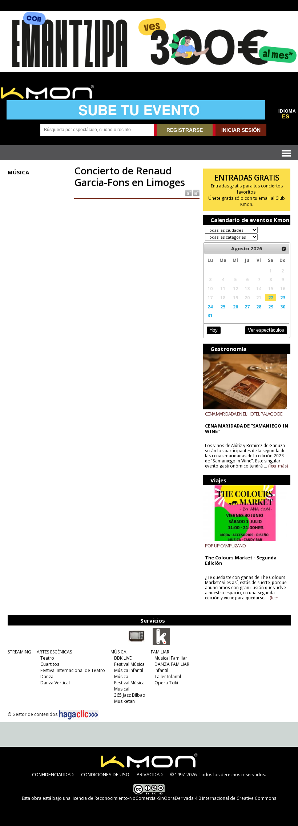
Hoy (213, 330)
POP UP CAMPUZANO (225, 545)
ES (285, 117)
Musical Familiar (170, 658)
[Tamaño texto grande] (196, 192)
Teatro (47, 658)
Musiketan (124, 701)
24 (210, 306)
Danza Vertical (55, 683)
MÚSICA (118, 652)
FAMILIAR (160, 652)
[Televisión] (136, 643)
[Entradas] (161, 643)
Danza (46, 676)
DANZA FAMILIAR (171, 664)
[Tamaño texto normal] (188, 192)
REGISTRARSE (184, 130)
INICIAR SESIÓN (241, 130)
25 (222, 306)
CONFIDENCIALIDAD (53, 774)
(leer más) (278, 466)
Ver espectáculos (266, 330)
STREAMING (19, 652)
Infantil (161, 670)
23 (282, 297)
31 (210, 315)
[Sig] (283, 248)
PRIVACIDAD (150, 774)
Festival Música (129, 664)
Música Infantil (128, 670)
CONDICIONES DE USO (105, 774)
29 (270, 306)
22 (270, 297)
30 (282, 306)
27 (247, 306)
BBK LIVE (123, 658)
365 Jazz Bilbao (129, 695)
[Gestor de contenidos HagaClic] (78, 715)
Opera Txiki (166, 683)
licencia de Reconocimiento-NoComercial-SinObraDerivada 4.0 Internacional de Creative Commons (174, 798)
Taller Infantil (167, 676)
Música (121, 676)
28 (258, 306)
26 (235, 306)
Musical (121, 689)
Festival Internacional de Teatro (72, 670)
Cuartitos (49, 664)
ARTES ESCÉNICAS (54, 652)
